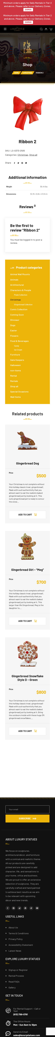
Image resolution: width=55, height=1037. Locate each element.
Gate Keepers (17, 360)
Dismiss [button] (28, 10)
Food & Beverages (19, 341)
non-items (15, 370)
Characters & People (20, 290)
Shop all (33, 154)
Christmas (27, 73)
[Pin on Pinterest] (21, 162)
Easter (13, 330)
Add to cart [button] (25, 514)
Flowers (14, 335)
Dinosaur (14, 319)
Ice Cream (18, 350)
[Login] (46, 29)
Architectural (17, 284)
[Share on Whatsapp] (25, 162)
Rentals (14, 381)
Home (16, 73)
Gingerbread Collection (23, 304)
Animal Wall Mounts (20, 274)
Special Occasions (19, 391)
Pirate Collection (20, 295)
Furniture (15, 354)
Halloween (15, 365)
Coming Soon (17, 314)
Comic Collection (18, 309)
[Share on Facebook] (13, 162)
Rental (13, 375)
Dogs (12, 325)
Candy (16, 346)
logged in (28, 239)
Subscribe (25, 818)
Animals (14, 279)
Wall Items (15, 396)
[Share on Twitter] (17, 162)
